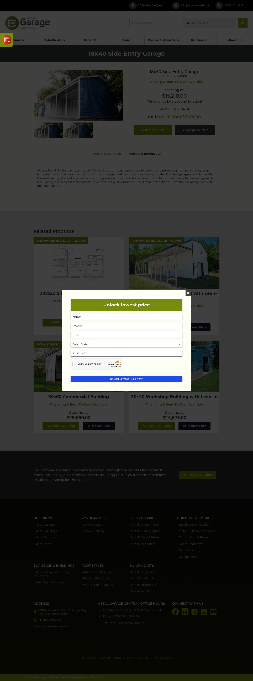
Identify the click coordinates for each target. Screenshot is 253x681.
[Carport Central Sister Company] (6, 40)
